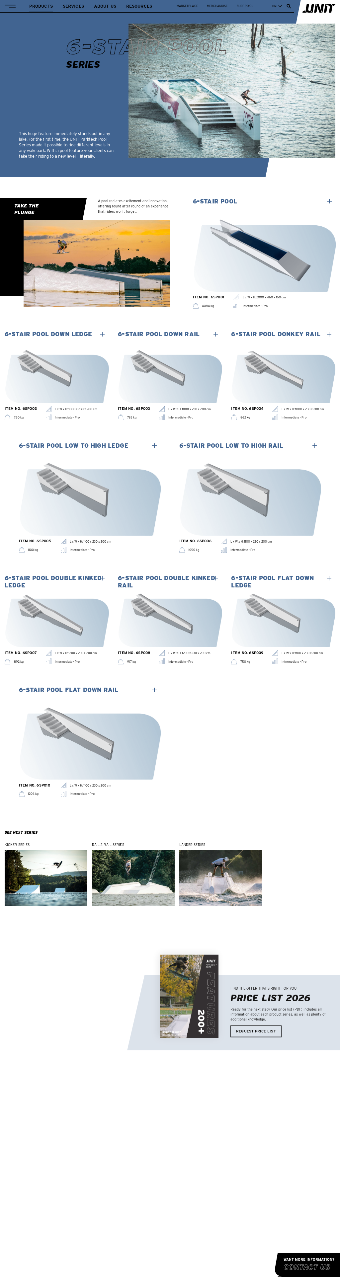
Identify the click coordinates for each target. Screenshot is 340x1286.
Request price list (256, 1031)
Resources (139, 6)
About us (105, 6)
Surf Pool (245, 6)
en (274, 6)
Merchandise (217, 6)
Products (41, 6)
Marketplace (187, 6)
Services (73, 6)
